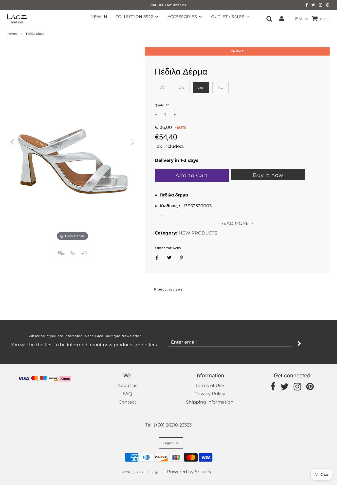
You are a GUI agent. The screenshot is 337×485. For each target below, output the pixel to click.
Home (12, 34)
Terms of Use (209, 385)
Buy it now (268, 175)
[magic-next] (132, 142)
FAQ (127, 393)
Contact (127, 402)
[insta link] (320, 5)
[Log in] (281, 18)
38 (181, 87)
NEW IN (99, 16)
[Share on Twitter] (169, 257)
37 (162, 87)
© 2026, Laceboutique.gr (140, 472)
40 (221, 87)
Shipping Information (209, 402)
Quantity (162, 105)
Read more (235, 223)
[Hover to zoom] (72, 144)
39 (201, 87)
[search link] (269, 18)
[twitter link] (313, 5)
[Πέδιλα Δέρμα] (61, 251)
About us (127, 385)
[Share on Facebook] (159, 257)
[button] (171, 443)
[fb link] (306, 5)
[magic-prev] (12, 142)
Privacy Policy (209, 393)
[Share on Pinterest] (181, 257)
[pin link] (328, 5)
